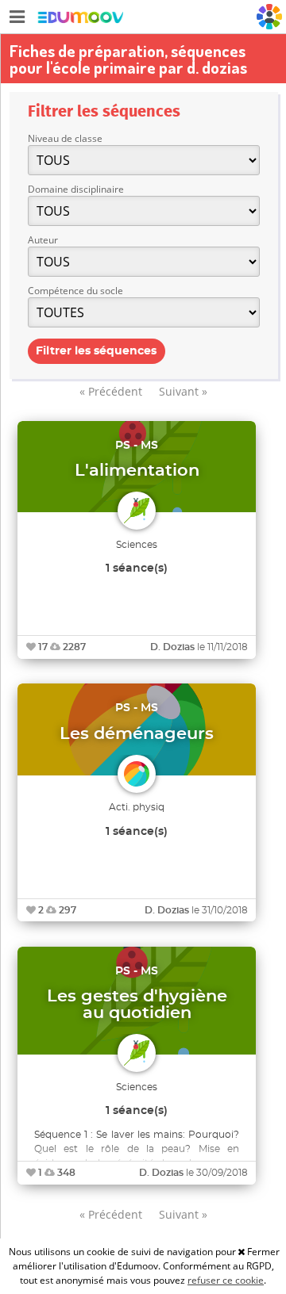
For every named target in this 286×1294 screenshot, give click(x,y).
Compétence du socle (75, 290)
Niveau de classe (65, 138)
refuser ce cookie (225, 1280)
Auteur (43, 239)
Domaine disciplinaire (76, 189)
